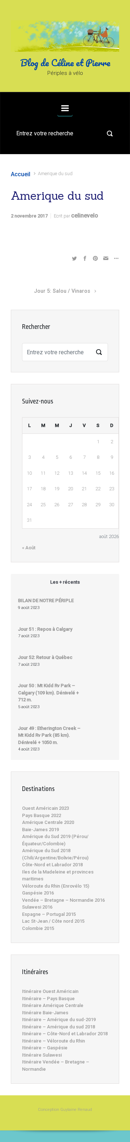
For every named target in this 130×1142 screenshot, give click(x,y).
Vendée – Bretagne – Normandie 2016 (63, 900)
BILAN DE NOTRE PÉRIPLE (46, 600)
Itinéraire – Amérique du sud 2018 (58, 1026)
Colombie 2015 (38, 928)
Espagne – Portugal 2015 (49, 914)
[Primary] (65, 108)
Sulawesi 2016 (37, 907)
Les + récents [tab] (65, 582)
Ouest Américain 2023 (45, 808)
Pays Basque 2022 (41, 815)
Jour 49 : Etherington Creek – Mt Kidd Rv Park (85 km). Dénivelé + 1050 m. (49, 735)
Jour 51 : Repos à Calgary (45, 629)
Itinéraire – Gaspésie (45, 1047)
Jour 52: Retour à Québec (45, 657)
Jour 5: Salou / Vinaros (62, 291)
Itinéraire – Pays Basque (48, 998)
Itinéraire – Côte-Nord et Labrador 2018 (65, 1033)
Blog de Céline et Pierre (65, 62)
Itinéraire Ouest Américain (50, 991)
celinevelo (84, 215)
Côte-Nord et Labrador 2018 (52, 864)
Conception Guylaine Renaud (65, 1109)
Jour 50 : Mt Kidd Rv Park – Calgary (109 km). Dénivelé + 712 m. (48, 692)
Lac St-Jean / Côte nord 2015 (53, 921)
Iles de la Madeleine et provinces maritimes (58, 875)
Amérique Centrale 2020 (48, 822)
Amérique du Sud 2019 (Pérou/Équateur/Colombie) (55, 840)
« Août (28, 547)
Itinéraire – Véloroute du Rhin (53, 1041)
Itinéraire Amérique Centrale (52, 1005)
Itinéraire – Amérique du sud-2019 (59, 1019)
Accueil (20, 174)
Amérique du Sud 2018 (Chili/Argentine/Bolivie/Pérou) (55, 854)
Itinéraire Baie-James (45, 1012)
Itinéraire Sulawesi (42, 1055)
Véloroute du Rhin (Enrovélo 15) (55, 886)
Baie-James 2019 (40, 829)
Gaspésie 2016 (38, 893)
